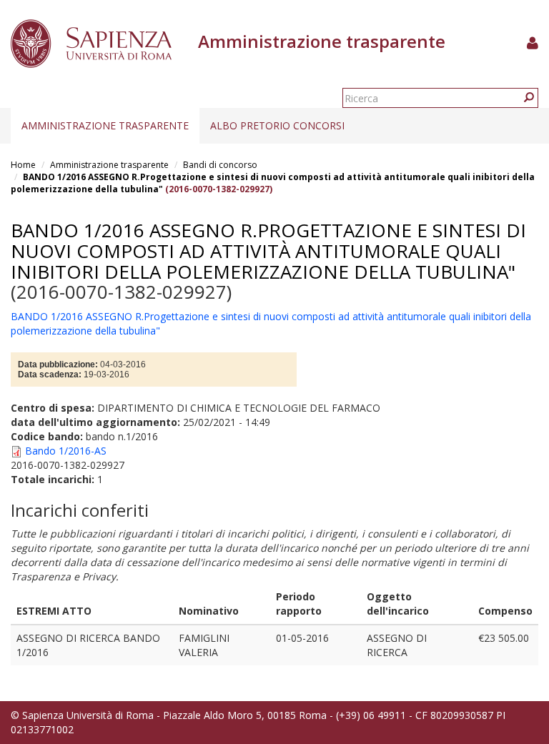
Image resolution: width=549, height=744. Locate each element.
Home (23, 165)
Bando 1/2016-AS (66, 450)
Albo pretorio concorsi (277, 125)
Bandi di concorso (220, 165)
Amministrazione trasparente (105, 125)
